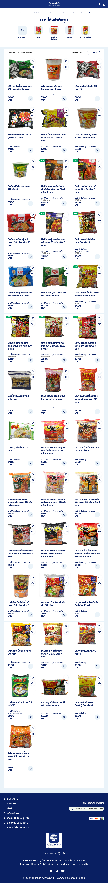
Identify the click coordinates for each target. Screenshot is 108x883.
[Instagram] (51, 871)
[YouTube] (63, 871)
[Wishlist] (32, 61)
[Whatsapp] (57, 871)
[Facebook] (45, 871)
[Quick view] (32, 67)
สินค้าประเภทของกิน (57, 13)
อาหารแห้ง (71, 13)
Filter (94, 53)
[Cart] (103, 5)
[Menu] (5, 4)
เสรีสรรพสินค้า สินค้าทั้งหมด (37, 13)
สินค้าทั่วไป (26, 200)
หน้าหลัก (21, 13)
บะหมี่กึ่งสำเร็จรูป (14, 95)
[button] (30, 98)
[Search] (99, 4)
